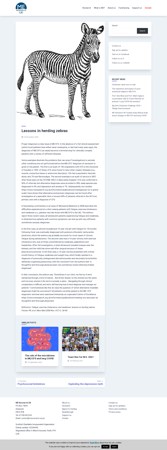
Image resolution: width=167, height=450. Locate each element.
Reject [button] (114, 447)
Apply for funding (69, 409)
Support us (137, 8)
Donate (148, 8)
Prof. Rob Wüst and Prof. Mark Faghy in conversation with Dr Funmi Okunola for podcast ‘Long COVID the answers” (128, 99)
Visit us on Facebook (120, 54)
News (24, 126)
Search (115, 25)
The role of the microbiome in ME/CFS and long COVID (40, 357)
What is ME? (99, 8)
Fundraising (124, 8)
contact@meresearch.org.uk (33, 418)
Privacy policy (115, 412)
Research (86, 8)
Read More (94, 443)
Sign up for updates (120, 50)
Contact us (116, 46)
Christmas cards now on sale (124, 85)
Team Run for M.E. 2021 (81, 357)
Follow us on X (118, 58)
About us (112, 8)
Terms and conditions (118, 409)
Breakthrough (67, 412)
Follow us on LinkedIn (121, 63)
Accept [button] (105, 447)
